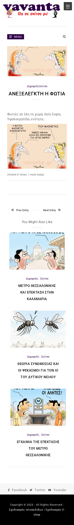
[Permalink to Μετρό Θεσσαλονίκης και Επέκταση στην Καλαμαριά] (37, 268)
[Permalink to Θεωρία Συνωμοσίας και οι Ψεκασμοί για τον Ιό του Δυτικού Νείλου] (38, 346)
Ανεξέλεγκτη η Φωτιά (37, 94)
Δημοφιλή (33, 86)
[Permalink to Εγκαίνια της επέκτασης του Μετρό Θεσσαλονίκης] (38, 424)
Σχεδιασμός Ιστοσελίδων (26, 509)
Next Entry (49, 210)
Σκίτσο (43, 86)
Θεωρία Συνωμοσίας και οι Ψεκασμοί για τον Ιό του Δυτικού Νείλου (38, 370)
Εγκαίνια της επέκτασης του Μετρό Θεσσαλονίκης (38, 448)
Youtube (59, 490)
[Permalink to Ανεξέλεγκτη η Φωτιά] (37, 75)
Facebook (19, 490)
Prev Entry (22, 210)
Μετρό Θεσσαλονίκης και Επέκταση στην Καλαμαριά (37, 292)
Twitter (40, 490)
